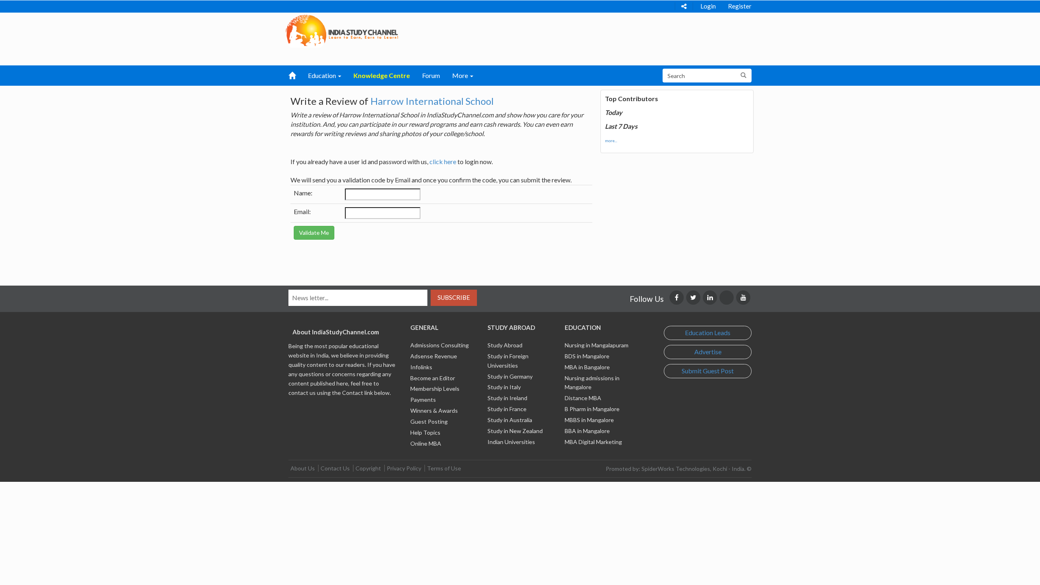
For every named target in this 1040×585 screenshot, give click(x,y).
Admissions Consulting (439, 345)
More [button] (460, 75)
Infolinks (421, 367)
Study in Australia (510, 419)
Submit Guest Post (708, 371)
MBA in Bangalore (587, 367)
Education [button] (322, 75)
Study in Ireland (507, 397)
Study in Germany (510, 376)
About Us (302, 468)
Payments (423, 399)
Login (708, 6)
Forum (431, 75)
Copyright (368, 468)
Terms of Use (444, 468)
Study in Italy (504, 387)
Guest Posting (429, 421)
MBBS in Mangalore (589, 419)
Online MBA (425, 443)
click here (442, 161)
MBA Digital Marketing (593, 441)
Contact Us (335, 468)
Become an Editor (432, 378)
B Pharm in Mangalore (592, 408)
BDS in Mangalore (587, 356)
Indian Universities (511, 441)
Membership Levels (434, 388)
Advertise (708, 351)
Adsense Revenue (433, 356)
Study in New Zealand (515, 430)
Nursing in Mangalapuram (596, 345)
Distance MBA (583, 397)
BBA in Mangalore (587, 430)
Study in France (507, 408)
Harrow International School (432, 101)
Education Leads (707, 332)
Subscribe (454, 297)
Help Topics (425, 432)
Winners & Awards (434, 410)
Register (740, 6)
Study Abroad (505, 345)
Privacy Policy (404, 468)
